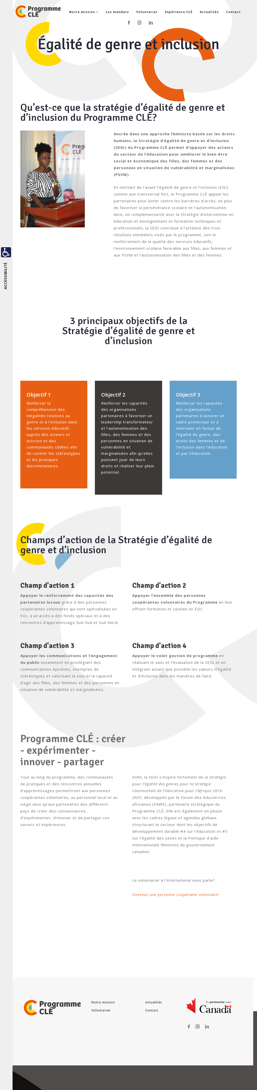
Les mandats (117, 12)
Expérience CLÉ (178, 12)
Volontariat (147, 12)
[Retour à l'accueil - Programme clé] (30, 11)
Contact (233, 12)
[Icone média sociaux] (129, 22)
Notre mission (83, 12)
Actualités (209, 12)
